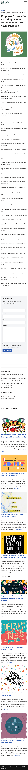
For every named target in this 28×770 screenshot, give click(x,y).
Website (4, 319)
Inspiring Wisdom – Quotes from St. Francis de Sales (13, 378)
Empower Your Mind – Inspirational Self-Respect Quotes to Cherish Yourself (13, 598)
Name (4, 308)
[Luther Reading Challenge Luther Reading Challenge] (5, 2)
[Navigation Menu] (25, 2)
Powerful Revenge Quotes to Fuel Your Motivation (12, 383)
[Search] (25, 366)
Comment (5, 325)
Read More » (17, 488)
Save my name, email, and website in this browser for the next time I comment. (12, 346)
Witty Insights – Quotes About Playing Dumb (11, 380)
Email (4, 313)
